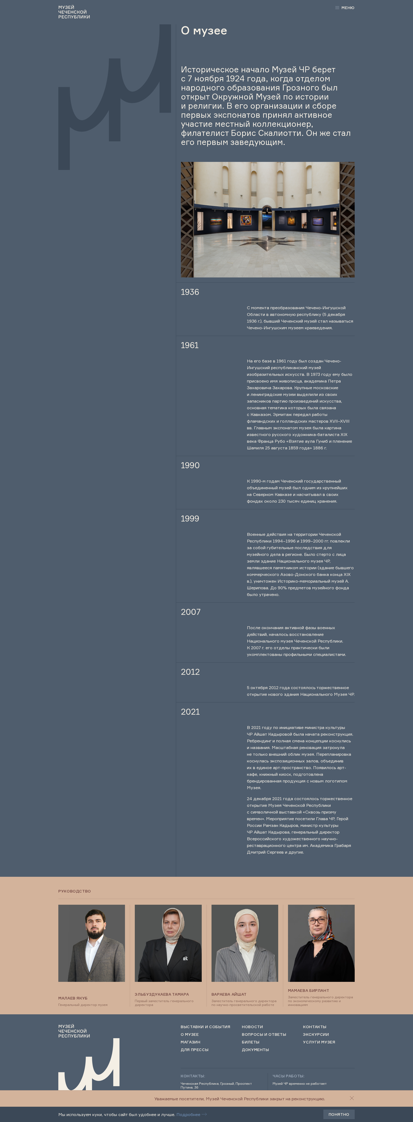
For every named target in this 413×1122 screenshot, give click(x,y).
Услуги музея (319, 1042)
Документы (255, 1049)
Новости (252, 1026)
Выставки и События (205, 1026)
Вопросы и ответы (264, 1034)
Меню (348, 7)
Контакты (314, 1026)
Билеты (251, 1042)
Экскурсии (316, 1034)
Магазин (190, 1042)
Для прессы (194, 1049)
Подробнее (188, 1114)
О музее (190, 1034)
